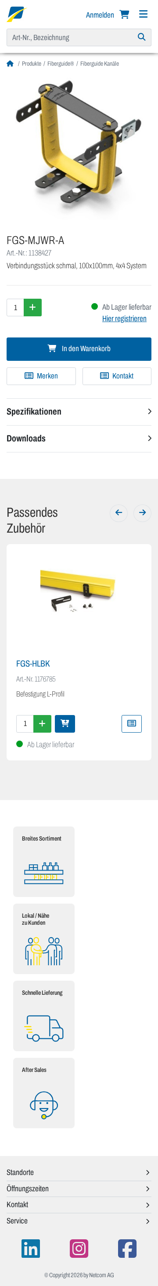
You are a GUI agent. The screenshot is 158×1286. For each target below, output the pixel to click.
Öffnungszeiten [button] (28, 1188)
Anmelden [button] (100, 15)
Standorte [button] (20, 1172)
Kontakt (122, 376)
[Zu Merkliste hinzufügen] (132, 724)
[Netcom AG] (17, 13)
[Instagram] (79, 1249)
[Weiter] (142, 513)
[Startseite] (11, 63)
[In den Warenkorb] (65, 724)
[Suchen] (142, 37)
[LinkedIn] (31, 1249)
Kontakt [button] (17, 1204)
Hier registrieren (124, 318)
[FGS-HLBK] (79, 602)
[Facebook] (127, 1249)
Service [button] (17, 1220)
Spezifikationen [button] (34, 411)
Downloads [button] (26, 438)
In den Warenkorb (86, 349)
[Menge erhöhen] (33, 307)
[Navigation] (143, 14)
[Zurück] (119, 513)
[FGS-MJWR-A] (79, 147)
